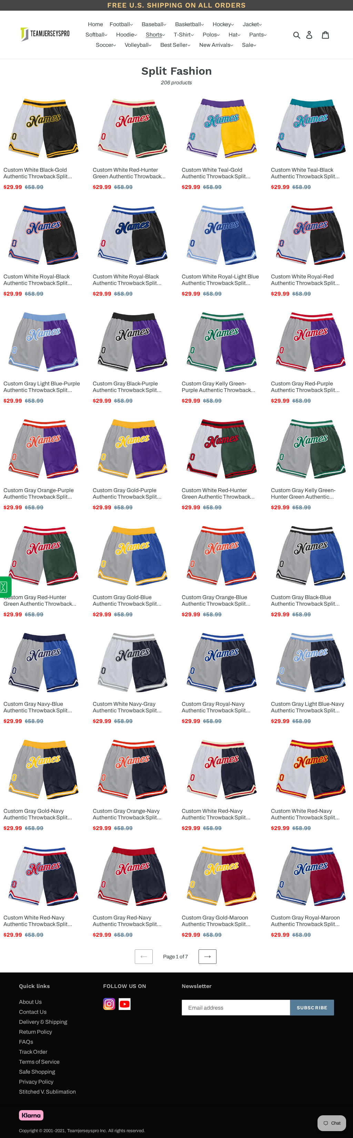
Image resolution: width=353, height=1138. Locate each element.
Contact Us (33, 1012)
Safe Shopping (37, 1072)
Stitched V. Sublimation (47, 1092)
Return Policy (35, 1032)
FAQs (26, 1042)
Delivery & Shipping (43, 1022)
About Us (30, 1002)
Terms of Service (39, 1062)
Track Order (33, 1052)
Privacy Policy (36, 1082)
